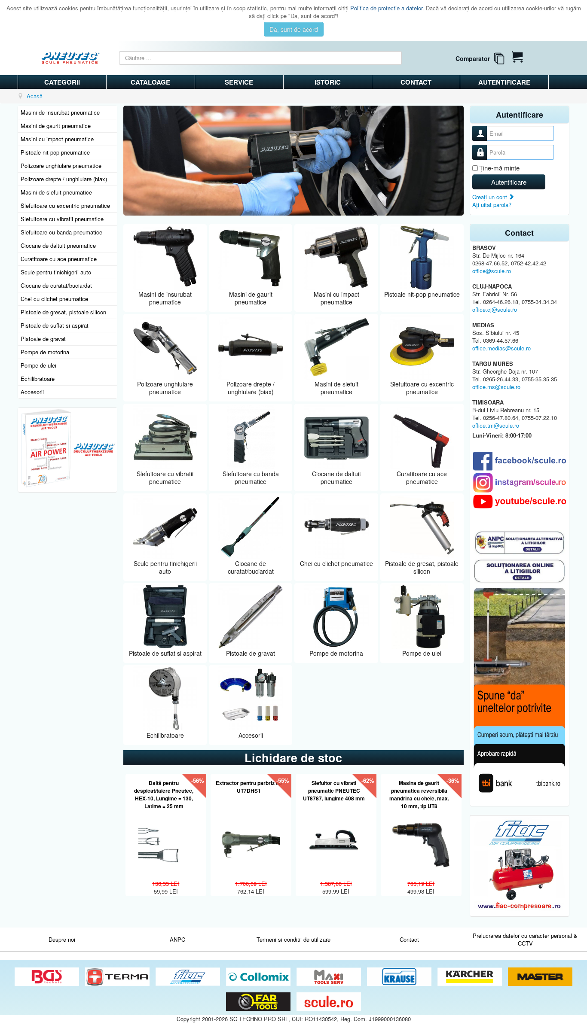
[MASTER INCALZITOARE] (540, 977)
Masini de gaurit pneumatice (56, 126)
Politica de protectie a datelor (386, 8)
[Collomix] (259, 977)
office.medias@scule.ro (501, 348)
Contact (416, 82)
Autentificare (504, 82)
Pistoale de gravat (43, 339)
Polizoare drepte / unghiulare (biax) (64, 179)
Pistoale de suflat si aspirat (55, 325)
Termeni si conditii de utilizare (293, 939)
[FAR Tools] (259, 1002)
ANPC (177, 939)
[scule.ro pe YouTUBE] (519, 501)
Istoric (328, 82)
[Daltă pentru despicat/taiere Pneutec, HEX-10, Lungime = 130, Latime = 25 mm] (166, 840)
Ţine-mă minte (499, 168)
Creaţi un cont (490, 197)
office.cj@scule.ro (494, 309)
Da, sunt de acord (293, 29)
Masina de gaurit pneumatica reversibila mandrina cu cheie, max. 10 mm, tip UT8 (419, 794)
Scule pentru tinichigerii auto (56, 272)
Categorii (62, 82)
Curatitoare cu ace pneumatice (59, 259)
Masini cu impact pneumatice (57, 139)
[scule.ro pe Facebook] (519, 461)
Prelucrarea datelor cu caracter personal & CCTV (525, 939)
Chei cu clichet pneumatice (54, 299)
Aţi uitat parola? (491, 205)
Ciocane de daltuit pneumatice (58, 245)
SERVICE (239, 82)
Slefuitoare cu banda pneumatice (61, 232)
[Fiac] (188, 977)
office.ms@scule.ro (496, 387)
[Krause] (400, 977)
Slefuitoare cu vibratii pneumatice (62, 219)
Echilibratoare (38, 378)
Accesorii (32, 392)
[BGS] (47, 977)
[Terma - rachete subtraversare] (118, 977)
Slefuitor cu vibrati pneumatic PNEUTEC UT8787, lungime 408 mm (334, 790)
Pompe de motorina (45, 352)
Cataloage (150, 82)
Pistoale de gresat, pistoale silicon (63, 312)
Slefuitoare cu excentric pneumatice (65, 205)
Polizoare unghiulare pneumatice (61, 165)
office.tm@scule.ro (495, 425)
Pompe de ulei (38, 365)
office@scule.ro (491, 271)
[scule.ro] (328, 1002)
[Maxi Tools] (329, 977)
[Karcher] (470, 977)
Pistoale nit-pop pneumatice (55, 152)
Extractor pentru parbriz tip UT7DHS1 (249, 786)
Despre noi (62, 939)
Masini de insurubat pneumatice (60, 112)
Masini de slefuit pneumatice (56, 192)
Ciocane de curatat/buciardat (56, 285)
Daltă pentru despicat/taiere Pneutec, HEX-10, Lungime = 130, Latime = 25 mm (163, 794)
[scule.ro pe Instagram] (519, 483)
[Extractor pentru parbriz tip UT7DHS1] (251, 840)
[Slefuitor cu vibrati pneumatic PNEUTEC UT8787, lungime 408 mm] (336, 840)
